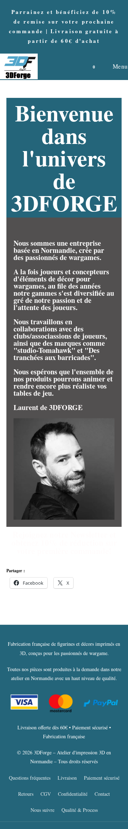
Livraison (67, 777)
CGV (46, 793)
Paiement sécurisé (101, 777)
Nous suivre (42, 809)
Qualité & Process (80, 809)
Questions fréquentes (29, 777)
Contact (102, 793)
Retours (25, 793)
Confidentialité (72, 793)
